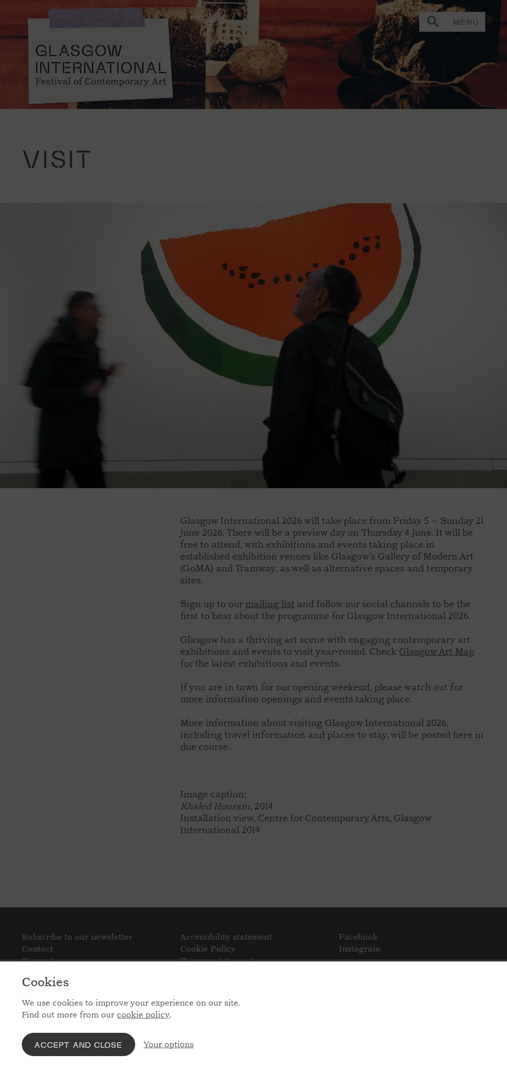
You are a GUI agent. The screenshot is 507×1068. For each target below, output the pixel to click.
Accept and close (78, 1044)
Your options (169, 1044)
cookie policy (143, 1014)
